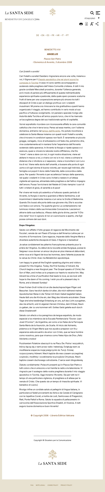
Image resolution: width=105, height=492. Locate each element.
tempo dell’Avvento (51, 131)
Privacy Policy (66, 485)
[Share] (97, 24)
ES (48, 35)
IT (63, 35)
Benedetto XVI (14, 19)
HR (58, 35)
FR (53, 35)
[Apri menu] (97, 13)
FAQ (31, 485)
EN (42, 35)
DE (37, 35)
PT (67, 35)
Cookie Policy (53, 485)
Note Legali (40, 485)
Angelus (28, 19)
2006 (37, 19)
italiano (90, 19)
